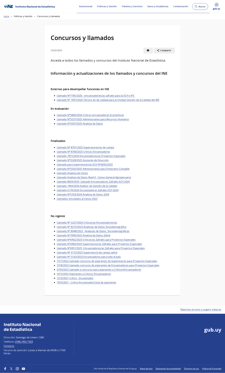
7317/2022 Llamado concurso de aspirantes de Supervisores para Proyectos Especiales (107, 261)
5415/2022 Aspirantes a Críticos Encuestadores (84, 274)
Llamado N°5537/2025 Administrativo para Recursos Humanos (93, 119)
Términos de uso (191, 368)
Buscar (200, 7)
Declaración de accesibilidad (168, 368)
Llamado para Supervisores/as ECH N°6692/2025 (85, 164)
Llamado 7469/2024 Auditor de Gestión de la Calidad (87, 186)
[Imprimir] (148, 50)
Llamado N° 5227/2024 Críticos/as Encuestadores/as (87, 222)
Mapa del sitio (146, 368)
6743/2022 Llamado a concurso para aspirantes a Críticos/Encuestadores (99, 269)
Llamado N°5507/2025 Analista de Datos (80, 123)
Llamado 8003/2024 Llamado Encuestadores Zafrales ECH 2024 (93, 181)
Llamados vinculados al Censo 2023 (77, 198)
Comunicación (180, 6)
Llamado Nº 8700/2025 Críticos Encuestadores (83, 151)
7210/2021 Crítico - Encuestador (75, 278)
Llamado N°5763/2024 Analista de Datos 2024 (83, 194)
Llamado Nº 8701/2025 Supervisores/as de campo (85, 147)
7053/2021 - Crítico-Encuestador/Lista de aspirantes (86, 282)
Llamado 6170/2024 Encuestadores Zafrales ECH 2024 (87, 190)
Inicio (6, 16)
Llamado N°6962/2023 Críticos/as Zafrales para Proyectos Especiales (96, 239)
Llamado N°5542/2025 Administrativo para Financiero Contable (93, 168)
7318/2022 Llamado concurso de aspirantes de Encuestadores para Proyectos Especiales (108, 265)
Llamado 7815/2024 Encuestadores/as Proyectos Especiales (91, 156)
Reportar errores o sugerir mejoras (200, 309)
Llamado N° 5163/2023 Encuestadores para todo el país (89, 256)
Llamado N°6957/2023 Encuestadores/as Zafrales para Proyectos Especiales (101, 248)
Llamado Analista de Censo (72, 173)
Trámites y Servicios (132, 6)
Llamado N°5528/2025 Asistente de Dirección (83, 160)
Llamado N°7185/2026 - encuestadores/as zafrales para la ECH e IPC (96, 95)
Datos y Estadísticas (157, 6)
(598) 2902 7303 (24, 341)
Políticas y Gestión (107, 6)
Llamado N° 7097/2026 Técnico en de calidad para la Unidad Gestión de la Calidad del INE (108, 100)
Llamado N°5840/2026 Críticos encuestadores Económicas (90, 115)
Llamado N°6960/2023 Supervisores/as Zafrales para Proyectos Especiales (99, 244)
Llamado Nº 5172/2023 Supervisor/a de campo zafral (87, 252)
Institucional (85, 6)
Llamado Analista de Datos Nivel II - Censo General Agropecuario (94, 177)
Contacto (9, 346)
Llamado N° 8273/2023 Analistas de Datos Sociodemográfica (91, 227)
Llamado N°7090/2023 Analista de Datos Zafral (83, 235)
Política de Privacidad (211, 368)
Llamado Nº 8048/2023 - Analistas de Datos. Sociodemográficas (93, 231)
